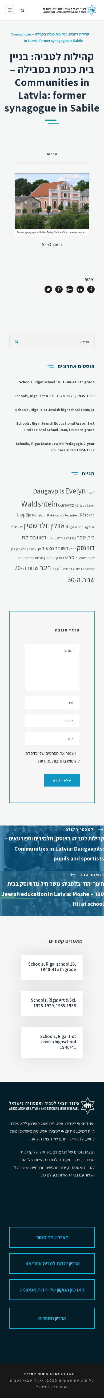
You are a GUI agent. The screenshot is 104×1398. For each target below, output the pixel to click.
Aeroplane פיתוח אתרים (49, 1374)
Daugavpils (48, 491)
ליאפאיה (81, 558)
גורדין (61, 538)
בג (21, 527)
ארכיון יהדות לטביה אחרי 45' (52, 1263)
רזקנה (57, 568)
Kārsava (80, 505)
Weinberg (81, 527)
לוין (13, 549)
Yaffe (92, 527)
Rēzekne (87, 515)
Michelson (39, 515)
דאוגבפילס (34, 537)
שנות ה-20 (26, 568)
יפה (23, 548)
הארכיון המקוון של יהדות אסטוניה (52, 1289)
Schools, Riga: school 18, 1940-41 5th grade (57, 382)
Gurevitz (66, 505)
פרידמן (30, 558)
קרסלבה (90, 569)
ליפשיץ (59, 558)
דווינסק (86, 547)
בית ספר (86, 537)
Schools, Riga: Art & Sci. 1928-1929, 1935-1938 (54, 395)
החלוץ (72, 549)
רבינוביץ (78, 568)
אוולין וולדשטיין (44, 525)
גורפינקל (52, 538)
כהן (18, 549)
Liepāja (24, 514)
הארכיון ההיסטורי (52, 1237)
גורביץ (71, 538)
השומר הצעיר (55, 548)
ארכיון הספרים (52, 1318)
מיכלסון (49, 557)
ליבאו (70, 557)
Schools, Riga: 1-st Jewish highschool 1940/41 (55, 409)
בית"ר (14, 526)
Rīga (70, 526)
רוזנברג (67, 569)
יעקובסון (32, 549)
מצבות (39, 558)
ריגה (45, 567)
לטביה (91, 558)
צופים (21, 558)
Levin (91, 505)
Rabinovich (55, 515)
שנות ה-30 (81, 579)
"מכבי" (90, 492)
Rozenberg (72, 515)
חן (39, 549)
